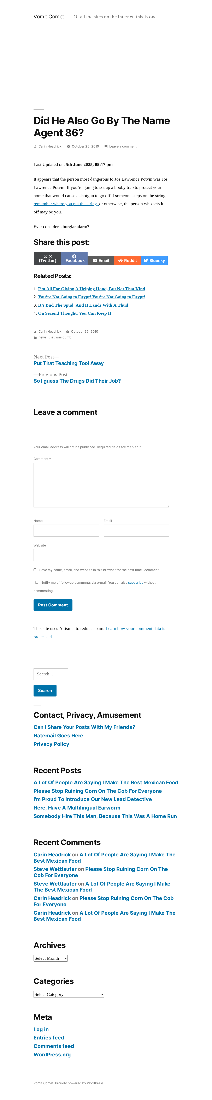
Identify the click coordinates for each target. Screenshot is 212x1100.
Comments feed (54, 1046)
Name (38, 521)
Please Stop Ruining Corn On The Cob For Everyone (98, 791)
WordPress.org (52, 1054)
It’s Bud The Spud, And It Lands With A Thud (83, 305)
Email (108, 521)
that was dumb (59, 337)
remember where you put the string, (66, 204)
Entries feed (49, 1038)
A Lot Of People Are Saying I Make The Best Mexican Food (106, 782)
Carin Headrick (50, 146)
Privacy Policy (51, 744)
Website (40, 545)
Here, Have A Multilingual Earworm (77, 808)
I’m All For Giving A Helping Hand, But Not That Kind (91, 289)
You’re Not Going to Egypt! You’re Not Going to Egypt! (91, 297)
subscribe (135, 583)
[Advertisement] (106, 65)
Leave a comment (123, 146)
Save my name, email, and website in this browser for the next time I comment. (99, 570)
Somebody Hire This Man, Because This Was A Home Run (105, 816)
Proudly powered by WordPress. (79, 1083)
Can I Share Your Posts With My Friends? (84, 727)
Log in (41, 1029)
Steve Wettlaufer (55, 869)
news (43, 337)
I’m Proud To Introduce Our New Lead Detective (93, 799)
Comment (42, 459)
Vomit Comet (49, 16)
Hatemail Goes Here (58, 735)
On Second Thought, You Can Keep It (74, 313)
